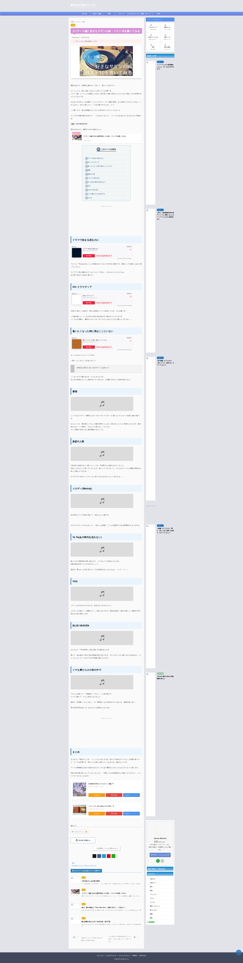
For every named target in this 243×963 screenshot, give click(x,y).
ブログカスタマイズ (133, 14)
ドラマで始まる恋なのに (96, 158)
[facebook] (99, 856)
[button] (88, 471)
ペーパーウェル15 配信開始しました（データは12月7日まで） (165, 67)
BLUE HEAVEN (93, 190)
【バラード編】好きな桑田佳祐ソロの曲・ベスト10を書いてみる (104, 893)
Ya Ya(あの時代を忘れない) (97, 182)
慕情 (89, 170)
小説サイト (153, 883)
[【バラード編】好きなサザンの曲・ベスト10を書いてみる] (104, 856)
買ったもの (153, 910)
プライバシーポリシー (124, 955)
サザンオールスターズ (90, 865)
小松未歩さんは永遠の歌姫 (91, 881)
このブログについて (111, 955)
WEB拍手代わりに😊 (80, 832)
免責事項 (134, 955)
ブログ (152, 898)
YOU (90, 186)
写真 (109, 14)
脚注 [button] (72, 826)
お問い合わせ (142, 955)
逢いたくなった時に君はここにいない (101, 166)
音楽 (73, 863)
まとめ (90, 198)
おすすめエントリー (77, 865)
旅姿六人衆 (92, 174)
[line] (113, 856)
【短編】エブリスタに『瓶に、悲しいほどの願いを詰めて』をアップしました (165, 530)
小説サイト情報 (96, 14)
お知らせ (152, 879)
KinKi (158, 14)
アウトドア (121, 14)
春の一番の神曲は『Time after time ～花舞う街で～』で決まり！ (104, 907)
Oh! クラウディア (94, 162)
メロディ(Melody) (94, 178)
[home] (162, 861)
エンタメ (152, 902)
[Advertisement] (106, 221)
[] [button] (75, 825)
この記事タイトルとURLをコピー (107, 848)
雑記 (151, 918)
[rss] (158, 861)
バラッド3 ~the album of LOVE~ (100, 806)
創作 (151, 886)
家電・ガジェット (146, 14)
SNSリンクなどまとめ (160, 855)
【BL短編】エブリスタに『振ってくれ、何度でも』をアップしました (165, 363)
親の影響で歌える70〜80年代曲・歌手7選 (96, 921)
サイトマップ (100, 955)
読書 (151, 914)
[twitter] (94, 856)
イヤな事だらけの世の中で (97, 194)
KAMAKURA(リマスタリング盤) (100, 784)
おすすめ (84, 14)
